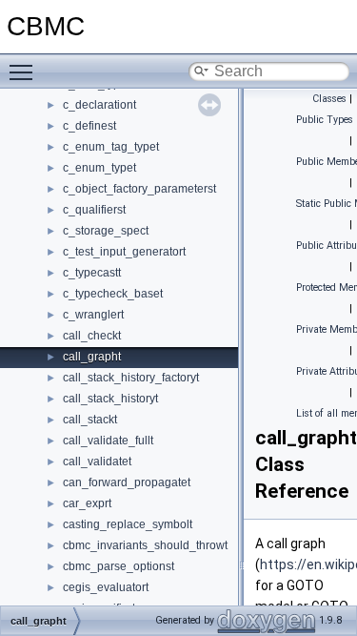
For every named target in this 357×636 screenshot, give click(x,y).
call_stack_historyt (110, 398)
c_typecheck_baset (113, 293)
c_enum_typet (99, 167)
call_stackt (90, 419)
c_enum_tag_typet (111, 147)
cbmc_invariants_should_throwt (145, 545)
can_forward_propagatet (126, 482)
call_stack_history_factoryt (131, 377)
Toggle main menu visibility (25, 71)
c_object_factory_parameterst (139, 188)
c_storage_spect (106, 230)
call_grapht (92, 356)
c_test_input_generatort (124, 251)
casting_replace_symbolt (127, 524)
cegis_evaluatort (106, 587)
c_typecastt (92, 272)
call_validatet (97, 461)
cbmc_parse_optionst (118, 566)
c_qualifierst (94, 209)
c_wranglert (93, 314)
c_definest (89, 126)
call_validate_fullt (108, 440)
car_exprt (87, 503)
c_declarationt (99, 105)
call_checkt (92, 335)
